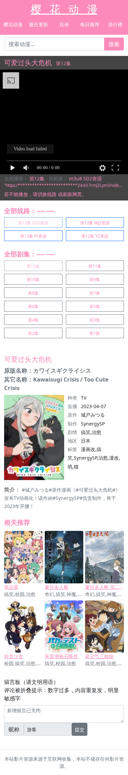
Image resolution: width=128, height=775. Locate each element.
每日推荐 (89, 24)
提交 (79, 729)
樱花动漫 (13, 24)
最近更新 (38, 24)
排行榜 (115, 24)
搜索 (114, 44)
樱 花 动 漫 (64, 9)
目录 (64, 24)
